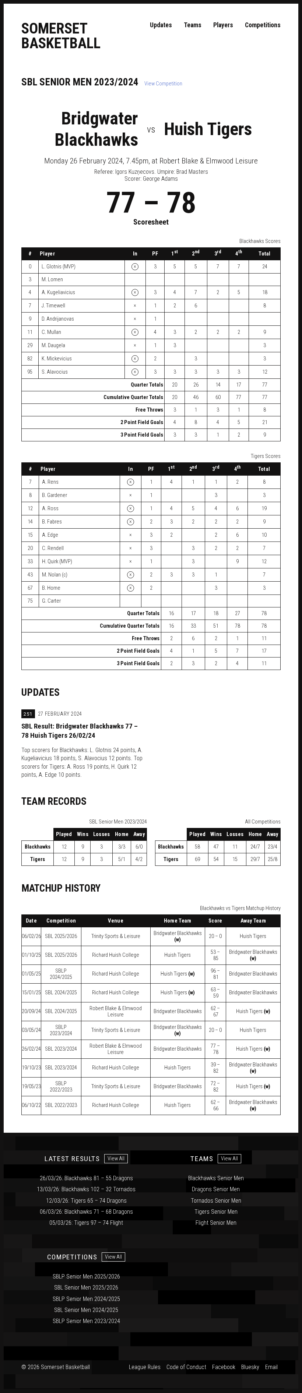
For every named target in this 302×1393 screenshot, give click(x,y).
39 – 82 (215, 1068)
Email (271, 1367)
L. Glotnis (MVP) (59, 267)
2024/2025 (61, 974)
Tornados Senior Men (216, 1200)
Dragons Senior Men (216, 1189)
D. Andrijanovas (58, 319)
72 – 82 (215, 1086)
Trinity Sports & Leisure (115, 936)
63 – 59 (215, 993)
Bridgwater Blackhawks (96, 129)
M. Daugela (53, 345)
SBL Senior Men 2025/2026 (86, 1287)
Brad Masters (192, 171)
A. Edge (50, 535)
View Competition (163, 84)
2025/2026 (61, 936)
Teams (192, 25)
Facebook (223, 1367)
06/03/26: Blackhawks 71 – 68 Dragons (86, 1211)
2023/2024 (61, 1030)
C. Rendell (53, 548)
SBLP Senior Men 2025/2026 (86, 1276)
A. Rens (50, 482)
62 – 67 (215, 1011)
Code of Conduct (186, 1367)
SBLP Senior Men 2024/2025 (86, 1298)
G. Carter (51, 601)
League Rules (145, 1367)
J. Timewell (53, 306)
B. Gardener (54, 495)
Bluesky (250, 1367)
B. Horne (51, 588)
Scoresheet (151, 222)
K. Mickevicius (57, 359)
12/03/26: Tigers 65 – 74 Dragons (86, 1200)
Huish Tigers (208, 129)
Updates (161, 25)
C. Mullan (51, 332)
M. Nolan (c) (54, 575)
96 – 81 (215, 974)
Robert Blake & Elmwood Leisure (115, 1011)
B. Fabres (52, 522)
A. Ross (50, 508)
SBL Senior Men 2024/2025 (86, 1309)
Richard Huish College (115, 955)
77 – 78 (215, 1049)
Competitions (263, 25)
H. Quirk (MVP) (57, 561)
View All (116, 1159)
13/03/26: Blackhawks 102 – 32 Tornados (86, 1189)
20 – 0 (215, 936)
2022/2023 (61, 1086)
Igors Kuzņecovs (134, 171)
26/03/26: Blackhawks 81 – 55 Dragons (86, 1178)
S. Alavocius (55, 372)
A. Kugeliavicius (58, 292)
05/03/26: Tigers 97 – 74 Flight (86, 1222)
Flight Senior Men (216, 1222)
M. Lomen (52, 279)
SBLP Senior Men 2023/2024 (86, 1321)
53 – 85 (215, 955)
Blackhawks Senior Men (216, 1178)
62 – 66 (215, 1105)
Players (223, 25)
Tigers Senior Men (216, 1211)
